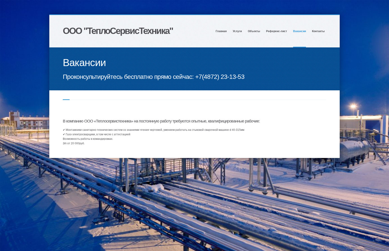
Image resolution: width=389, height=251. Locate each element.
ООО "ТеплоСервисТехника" (118, 31)
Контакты (318, 31)
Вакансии (299, 31)
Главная (221, 31)
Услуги (237, 31)
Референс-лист (276, 31)
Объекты (254, 31)
